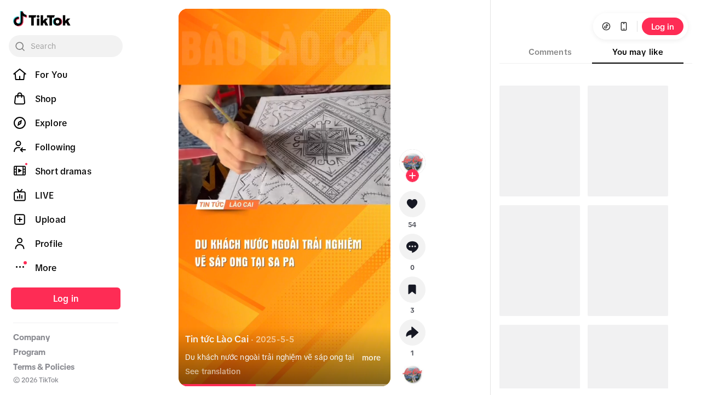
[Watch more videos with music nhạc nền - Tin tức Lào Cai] (412, 372)
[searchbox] (66, 46)
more (371, 357)
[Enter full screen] (373, 26)
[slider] (218, 385)
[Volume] (196, 26)
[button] (412, 208)
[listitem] (66, 75)
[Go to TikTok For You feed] (42, 18)
